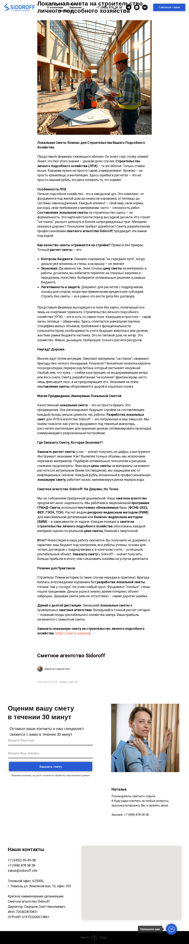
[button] (169, 7)
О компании (55, 7)
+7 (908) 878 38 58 (109, 7)
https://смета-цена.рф (73, 633)
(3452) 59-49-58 (23, 860)
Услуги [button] (55, 4)
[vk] (145, 7)
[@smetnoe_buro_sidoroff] (128, 7)
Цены (71, 4)
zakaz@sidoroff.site (22, 870)
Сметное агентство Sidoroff (71, 656)
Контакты (66, 10)
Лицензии (75, 7)
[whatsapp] (137, 7)
